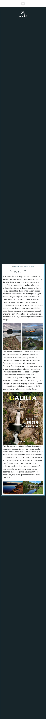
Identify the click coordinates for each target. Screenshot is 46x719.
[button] (12, 336)
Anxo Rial (17, 267)
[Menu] (23, 4)
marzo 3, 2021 (29, 267)
